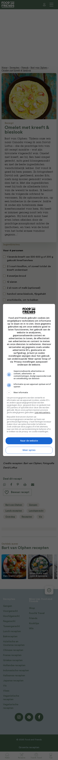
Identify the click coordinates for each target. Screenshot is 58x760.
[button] (29, 392)
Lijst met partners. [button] (42, 412)
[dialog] (29, 380)
